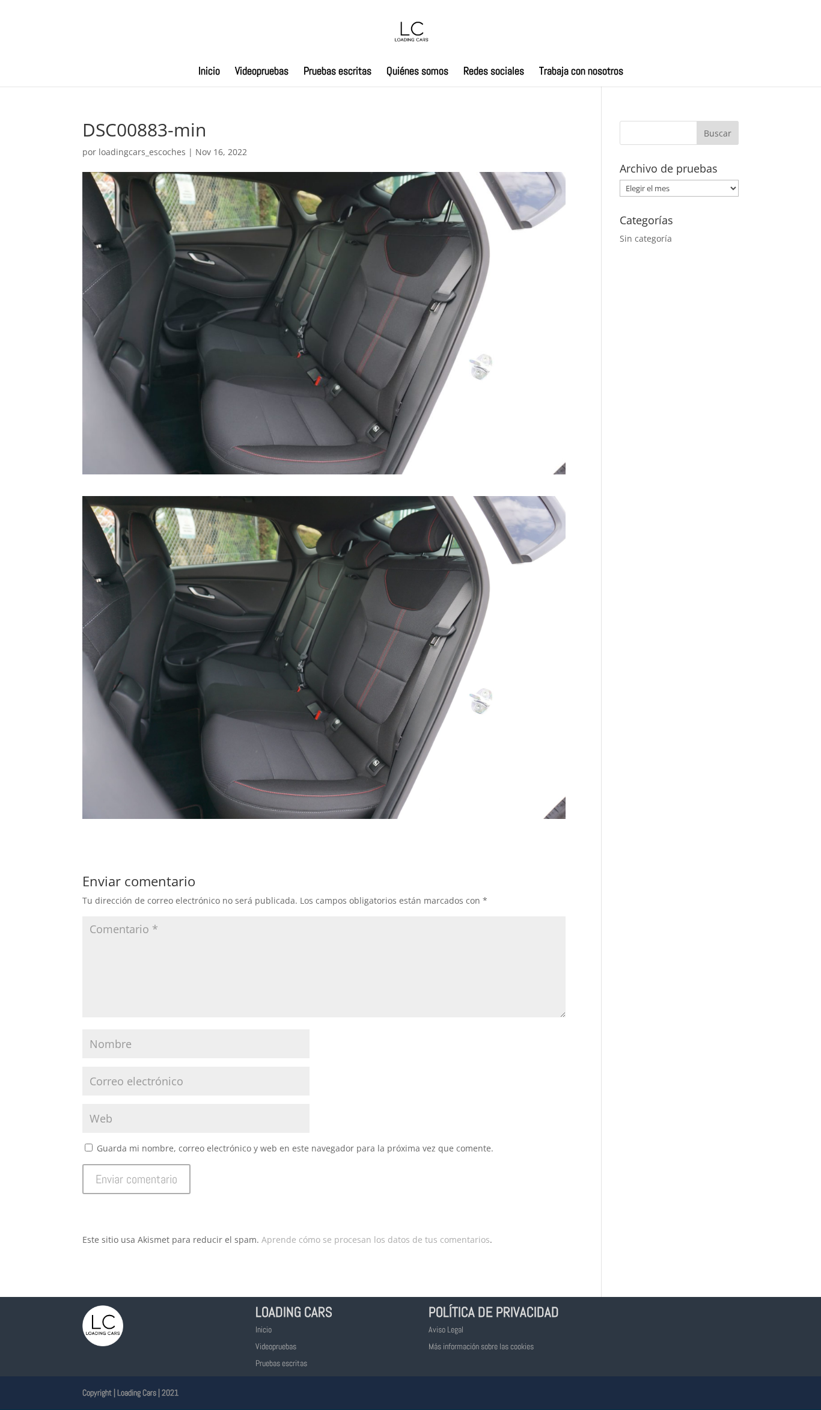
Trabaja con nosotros (581, 72)
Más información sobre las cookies (481, 1346)
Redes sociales (493, 72)
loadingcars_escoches (142, 152)
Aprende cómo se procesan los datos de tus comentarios (375, 1239)
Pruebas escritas (337, 72)
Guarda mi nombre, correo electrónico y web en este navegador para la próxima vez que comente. (295, 1148)
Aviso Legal (446, 1329)
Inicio (209, 72)
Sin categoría (646, 238)
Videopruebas (261, 72)
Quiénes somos (417, 72)
